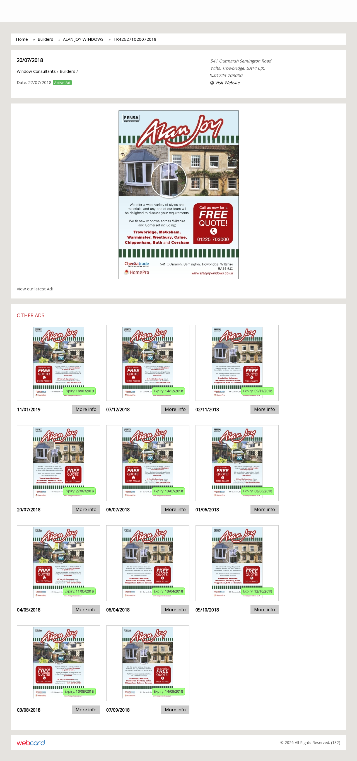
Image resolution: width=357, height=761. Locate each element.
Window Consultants (36, 71)
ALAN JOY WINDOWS (83, 39)
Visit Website (227, 82)
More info (86, 409)
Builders (45, 39)
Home (22, 39)
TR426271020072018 (134, 39)
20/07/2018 (30, 60)
